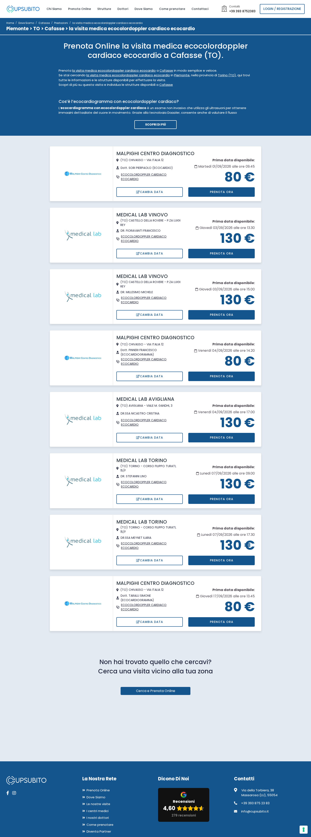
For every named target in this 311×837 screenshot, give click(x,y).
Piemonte (17, 28)
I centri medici (98, 811)
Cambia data (151, 192)
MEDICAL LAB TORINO (141, 460)
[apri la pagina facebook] (7, 793)
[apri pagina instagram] (14, 793)
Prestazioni (61, 23)
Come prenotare (172, 9)
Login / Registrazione (282, 9)
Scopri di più (155, 124)
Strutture (104, 9)
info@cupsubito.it (255, 811)
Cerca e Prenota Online (155, 690)
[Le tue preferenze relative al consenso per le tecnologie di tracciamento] (304, 830)
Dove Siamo (144, 9)
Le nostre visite (98, 804)
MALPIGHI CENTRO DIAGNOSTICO (155, 153)
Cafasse (44, 23)
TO (36, 28)
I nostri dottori (98, 817)
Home (10, 23)
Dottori (122, 9)
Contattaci (199, 9)
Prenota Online (79, 9)
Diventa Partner (99, 831)
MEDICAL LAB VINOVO (142, 214)
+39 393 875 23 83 (255, 803)
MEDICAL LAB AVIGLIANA (145, 399)
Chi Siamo (54, 9)
